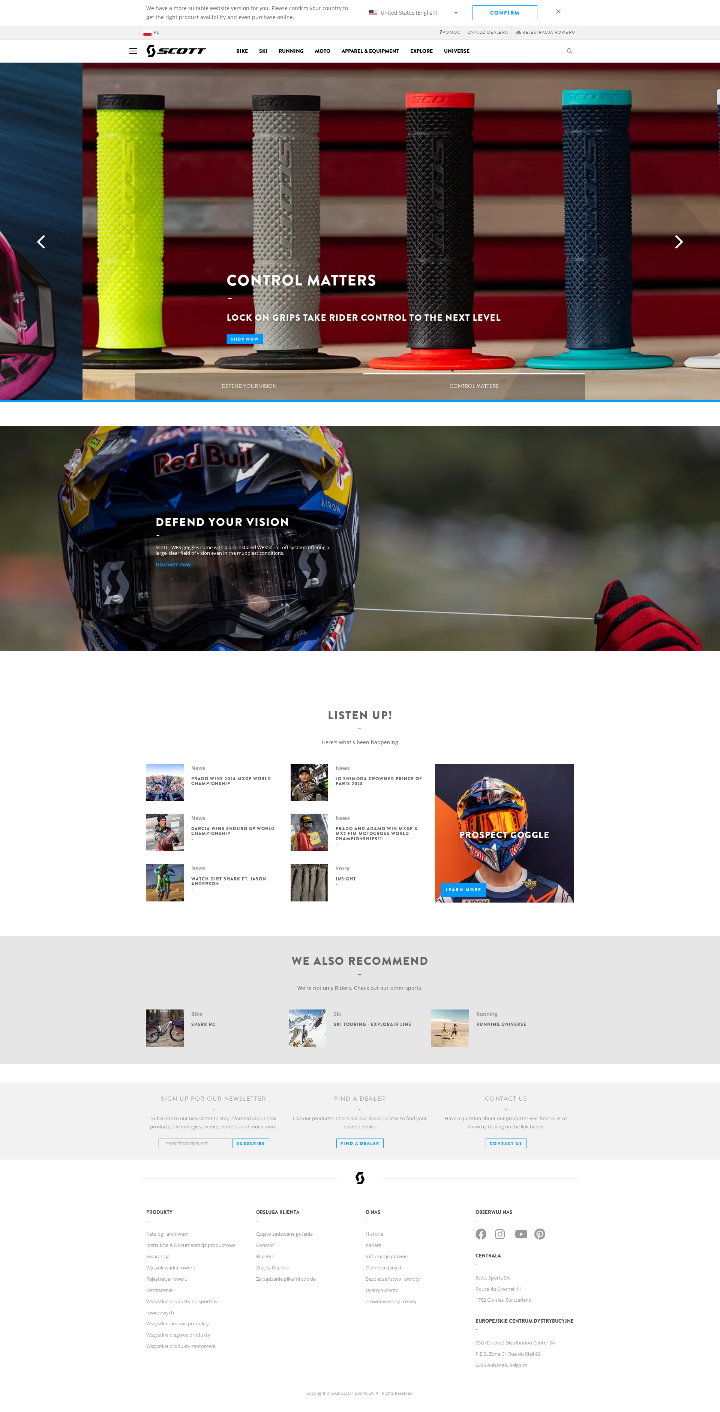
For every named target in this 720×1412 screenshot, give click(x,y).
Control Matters (474, 386)
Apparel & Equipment (370, 51)
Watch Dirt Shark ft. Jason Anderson (228, 881)
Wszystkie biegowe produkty (178, 1334)
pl (156, 32)
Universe (457, 51)
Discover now (173, 564)
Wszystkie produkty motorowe (180, 1346)
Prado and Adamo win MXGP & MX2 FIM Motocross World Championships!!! (377, 833)
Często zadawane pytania (284, 1233)
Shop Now (162, 339)
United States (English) (408, 12)
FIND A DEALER (360, 1143)
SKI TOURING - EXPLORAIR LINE (372, 1024)
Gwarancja (158, 1256)
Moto (322, 51)
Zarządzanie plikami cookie (286, 1278)
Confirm (505, 13)
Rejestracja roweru (167, 1278)
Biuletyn (265, 1256)
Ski (263, 51)
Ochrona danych (384, 1267)
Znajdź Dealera (488, 32)
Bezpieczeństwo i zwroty (393, 1278)
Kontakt (265, 1245)
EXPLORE (421, 51)
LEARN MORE (464, 889)
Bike (242, 51)
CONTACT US (506, 1143)
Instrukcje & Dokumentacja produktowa (191, 1245)
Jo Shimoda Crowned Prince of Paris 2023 (379, 781)
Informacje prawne (387, 1256)
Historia (374, 1233)
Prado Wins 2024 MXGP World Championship (231, 781)
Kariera (373, 1245)
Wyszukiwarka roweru (170, 1267)
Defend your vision (249, 386)
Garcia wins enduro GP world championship (233, 831)
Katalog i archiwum (167, 1233)
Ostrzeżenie (159, 1290)
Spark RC (203, 1024)
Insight (346, 879)
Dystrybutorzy (382, 1290)
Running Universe (501, 1024)
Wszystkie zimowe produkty (177, 1323)
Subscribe (251, 1143)
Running (291, 51)
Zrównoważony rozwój (391, 1301)
